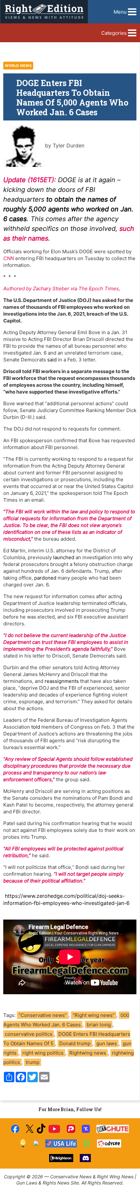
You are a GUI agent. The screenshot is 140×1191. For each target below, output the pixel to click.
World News (18, 65)
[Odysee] (109, 1143)
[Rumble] (87, 1143)
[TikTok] (41, 1129)
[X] (29, 1129)
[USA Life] (61, 1143)
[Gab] (36, 1143)
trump (32, 1062)
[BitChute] (113, 1129)
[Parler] (70, 1129)
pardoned (45, 578)
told (35, 727)
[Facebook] (15, 1129)
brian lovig (99, 1025)
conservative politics (28, 1034)
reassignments (62, 681)
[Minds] (23, 1143)
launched (63, 557)
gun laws (106, 1043)
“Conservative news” (43, 1015)
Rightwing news (87, 1053)
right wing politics (42, 1053)
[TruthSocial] (85, 1129)
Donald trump (75, 1043)
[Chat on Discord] (85, 1158)
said (52, 360)
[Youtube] (54, 1129)
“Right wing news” (94, 1015)
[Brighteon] (61, 1158)
